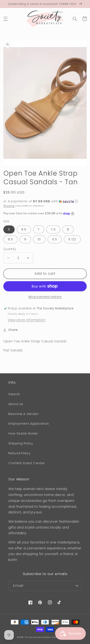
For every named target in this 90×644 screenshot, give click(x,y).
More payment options (45, 296)
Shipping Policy (20, 443)
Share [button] (13, 330)
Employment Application (28, 423)
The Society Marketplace (38, 637)
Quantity (9, 249)
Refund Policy (19, 453)
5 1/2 (72, 239)
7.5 (53, 229)
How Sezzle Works (23, 433)
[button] (5, 19)
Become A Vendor (23, 414)
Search (14, 394)
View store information (27, 320)
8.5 (10, 239)
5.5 (54, 239)
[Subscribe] (76, 586)
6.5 (23, 229)
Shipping (8, 205)
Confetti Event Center (26, 463)
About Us (15, 404)
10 (39, 239)
